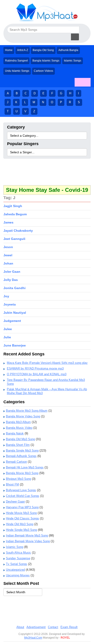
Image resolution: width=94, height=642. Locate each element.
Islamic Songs (72, 60)
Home (9, 50)
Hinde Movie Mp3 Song (21, 513)
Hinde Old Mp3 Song (19, 524)
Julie (7, 337)
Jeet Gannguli (14, 239)
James (8, 222)
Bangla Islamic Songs (45, 60)
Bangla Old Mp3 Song (20, 439)
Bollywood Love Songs (21, 490)
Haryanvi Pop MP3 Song (22, 507)
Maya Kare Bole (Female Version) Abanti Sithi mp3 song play (47, 363)
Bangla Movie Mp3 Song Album (26, 410)
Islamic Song (14, 547)
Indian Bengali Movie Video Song (28, 541)
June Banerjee (14, 345)
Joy (6, 296)
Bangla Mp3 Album (18, 422)
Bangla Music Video (19, 427)
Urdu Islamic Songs (17, 70)
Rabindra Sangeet (16, 60)
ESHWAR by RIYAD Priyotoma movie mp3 (35, 368)
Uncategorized (15, 569)
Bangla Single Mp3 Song (22, 450)
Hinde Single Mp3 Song (21, 530)
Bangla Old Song (43, 50)
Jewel (7, 255)
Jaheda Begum (15, 214)
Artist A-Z (22, 50)
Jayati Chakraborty (18, 230)
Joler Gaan (11, 271)
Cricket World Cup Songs (22, 496)
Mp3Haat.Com (33, 637)
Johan (8, 263)
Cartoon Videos (43, 70)
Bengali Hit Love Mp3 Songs (25, 467)
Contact (53, 627)
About (20, 627)
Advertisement (36, 627)
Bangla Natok (15, 433)
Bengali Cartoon (16, 461)
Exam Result (69, 627)
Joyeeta (9, 304)
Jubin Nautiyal (14, 312)
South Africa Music (18, 552)
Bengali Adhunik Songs (21, 456)
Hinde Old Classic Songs (22, 518)
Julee (7, 329)
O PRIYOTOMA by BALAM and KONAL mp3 (36, 374)
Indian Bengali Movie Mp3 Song (27, 535)
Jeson (8, 247)
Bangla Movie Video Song (23, 416)
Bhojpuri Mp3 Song (18, 478)
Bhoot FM (12, 484)
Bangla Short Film (18, 445)
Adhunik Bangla (68, 50)
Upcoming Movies (18, 575)
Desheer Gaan (15, 501)
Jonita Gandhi (14, 288)
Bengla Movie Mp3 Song (22, 473)
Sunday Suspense (18, 558)
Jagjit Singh (12, 206)
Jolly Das (10, 280)
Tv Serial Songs (16, 564)
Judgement (12, 321)
